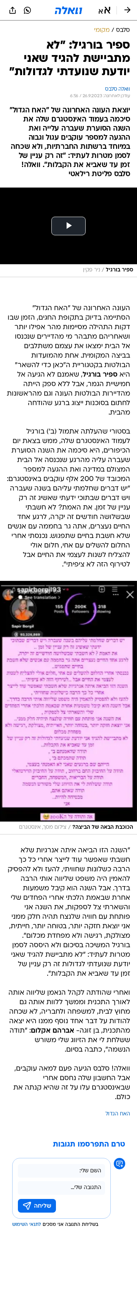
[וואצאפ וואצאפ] (27, 10)
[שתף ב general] (12, 10)
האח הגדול (117, 1114)
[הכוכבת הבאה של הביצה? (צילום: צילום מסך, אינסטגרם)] (68, 707)
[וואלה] (68, 10)
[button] (104, 10)
